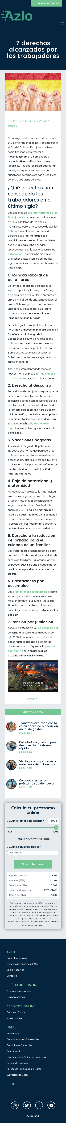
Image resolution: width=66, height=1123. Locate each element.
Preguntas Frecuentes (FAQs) (23, 963)
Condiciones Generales (19, 1045)
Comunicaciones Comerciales (23, 1039)
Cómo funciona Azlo (18, 958)
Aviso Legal (13, 1033)
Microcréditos (14, 1018)
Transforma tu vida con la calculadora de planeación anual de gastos (38, 726)
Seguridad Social (47, 628)
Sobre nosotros (15, 969)
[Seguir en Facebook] (39, 1105)
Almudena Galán (22, 121)
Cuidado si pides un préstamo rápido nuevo (36, 781)
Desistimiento (14, 1051)
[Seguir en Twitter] (27, 1105)
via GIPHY (33, 698)
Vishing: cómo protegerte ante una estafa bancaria (37, 762)
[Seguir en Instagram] (15, 1105)
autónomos (15, 254)
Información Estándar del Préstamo (26, 1057)
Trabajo (12, 125)
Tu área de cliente (46, 3)
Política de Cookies (17, 1062)
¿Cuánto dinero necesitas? (25, 821)
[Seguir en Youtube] (51, 1105)
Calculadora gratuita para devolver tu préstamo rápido (38, 745)
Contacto (12, 975)
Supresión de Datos (18, 1074)
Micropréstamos (16, 996)
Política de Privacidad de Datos (24, 1068)
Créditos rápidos (16, 1012)
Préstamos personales (19, 991)
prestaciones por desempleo (31, 591)
